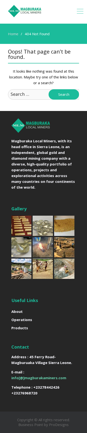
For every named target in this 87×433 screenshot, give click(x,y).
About (17, 311)
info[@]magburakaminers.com (38, 377)
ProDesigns (59, 424)
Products (19, 327)
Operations (21, 319)
